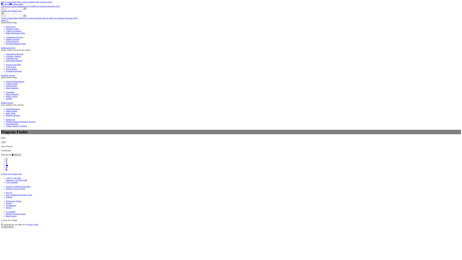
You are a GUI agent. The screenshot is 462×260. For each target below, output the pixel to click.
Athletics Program (12, 39)
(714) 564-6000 (12, 182)
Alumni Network (12, 42)
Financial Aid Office (13, 65)
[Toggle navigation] (2, 13)
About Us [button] (4, 20)
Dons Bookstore (12, 124)
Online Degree (11, 86)
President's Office (12, 29)
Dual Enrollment (12, 88)
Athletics (9, 197)
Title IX (9, 208)
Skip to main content (9, 2)
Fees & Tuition (11, 69)
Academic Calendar (13, 56)
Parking (9, 203)
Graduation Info (12, 58)
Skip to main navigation (26, 2)
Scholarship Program (14, 71)
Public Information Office (15, 33)
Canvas (6, 4)
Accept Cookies (7, 227)
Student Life (10, 120)
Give (36, 6)
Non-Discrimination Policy (16, 44)
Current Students (16, 6)
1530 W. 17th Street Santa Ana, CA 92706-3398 (16, 179)
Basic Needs (10, 113)
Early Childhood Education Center (19, 195)
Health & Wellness (13, 115)
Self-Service (5, 6)
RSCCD (9, 193)
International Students (14, 61)
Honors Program (12, 94)
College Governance (13, 31)
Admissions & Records (14, 54)
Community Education (14, 37)
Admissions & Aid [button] (8, 48)
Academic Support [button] (8, 75)
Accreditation (11, 206)
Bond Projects (11, 216)
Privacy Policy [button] (33, 225)
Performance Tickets (13, 201)
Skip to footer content (44, 2)
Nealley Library (12, 96)
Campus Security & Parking (16, 126)
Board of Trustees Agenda (16, 214)
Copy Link (17, 155)
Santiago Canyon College (15, 189)
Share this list (6, 155)
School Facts (11, 27)
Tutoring (9, 99)
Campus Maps (17, 4)
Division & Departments (15, 82)
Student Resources (13, 109)
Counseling (10, 92)
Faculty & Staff (29, 6)
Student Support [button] (7, 103)
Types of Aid (11, 67)
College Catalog (12, 84)
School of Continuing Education (18, 186)
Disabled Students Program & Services (20, 122)
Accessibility (11, 212)
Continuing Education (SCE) (49, 6)
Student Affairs (11, 111)
